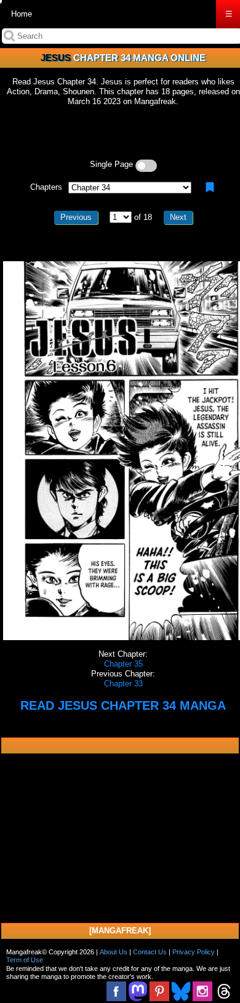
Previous (76, 217)
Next (178, 217)
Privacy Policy (193, 952)
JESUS (56, 57)
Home (21, 13)
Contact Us (150, 952)
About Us (113, 952)
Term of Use (24, 960)
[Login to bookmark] (210, 187)
